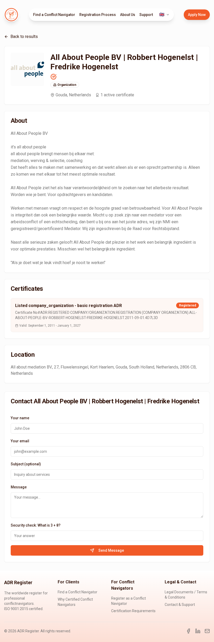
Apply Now (197, 15)
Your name (20, 418)
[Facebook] (188, 631)
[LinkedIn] (197, 631)
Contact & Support (180, 604)
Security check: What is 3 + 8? (36, 525)
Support (146, 15)
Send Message (111, 550)
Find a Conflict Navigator (54, 15)
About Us (127, 15)
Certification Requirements (133, 611)
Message (19, 487)
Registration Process (97, 15)
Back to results (24, 36)
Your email (20, 441)
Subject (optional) (26, 464)
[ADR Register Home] (11, 14)
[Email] (207, 631)
